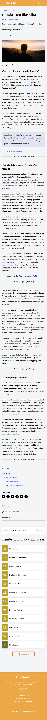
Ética (8, 473)
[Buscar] (38, 3)
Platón (17, 182)
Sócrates (5, 182)
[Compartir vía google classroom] (17, 496)
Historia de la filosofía (15, 477)
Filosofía (10, 10)
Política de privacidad (23, 698)
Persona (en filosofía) (14, 485)
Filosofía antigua (12, 481)
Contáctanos (23, 705)
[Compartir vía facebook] (8, 496)
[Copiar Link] (26, 496)
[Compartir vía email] (12, 496)
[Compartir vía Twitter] (3, 496)
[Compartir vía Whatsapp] (21, 496)
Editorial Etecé (30, 711)
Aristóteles (29, 85)
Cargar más (25, 654)
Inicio (4, 10)
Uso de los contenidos (23, 701)
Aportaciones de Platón (28, 276)
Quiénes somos (23, 695)
